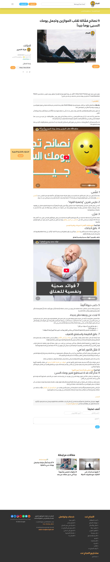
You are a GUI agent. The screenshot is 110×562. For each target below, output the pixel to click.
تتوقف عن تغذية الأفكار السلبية (56, 362)
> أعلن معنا (72, 520)
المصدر (97, 396)
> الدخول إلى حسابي (69, 530)
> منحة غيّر (95, 556)
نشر (97, 427)
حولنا (29, 519)
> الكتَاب (96, 546)
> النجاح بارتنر (71, 523)
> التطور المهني (93, 530)
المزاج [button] (96, 66)
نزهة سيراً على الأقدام (64, 337)
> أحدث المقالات (93, 520)
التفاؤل (78, 231)
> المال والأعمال (93, 525)
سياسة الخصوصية (23, 519)
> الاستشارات (94, 541)
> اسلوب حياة (94, 528)
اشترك (21, 155)
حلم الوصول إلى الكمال (49, 387)
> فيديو (96, 538)
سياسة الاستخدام (14, 519)
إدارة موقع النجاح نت (72, 403)
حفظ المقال (26, 59)
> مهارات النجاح (93, 523)
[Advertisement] (66, 79)
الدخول (33, 4)
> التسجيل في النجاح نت (68, 528)
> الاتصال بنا (72, 535)
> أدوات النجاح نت (93, 548)
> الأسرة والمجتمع (93, 535)
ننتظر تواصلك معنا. (48, 524)
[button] (66, 101)
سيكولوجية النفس (17, 57)
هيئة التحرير (21, 49)
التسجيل (23, 4)
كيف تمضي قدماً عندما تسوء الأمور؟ (82, 370)
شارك (12, 67)
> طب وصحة (94, 533)
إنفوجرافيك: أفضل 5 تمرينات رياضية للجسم (79, 225)
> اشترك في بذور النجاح (68, 525)
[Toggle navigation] (12, 4)
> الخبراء (95, 543)
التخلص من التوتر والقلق (70, 220)
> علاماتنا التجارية (70, 533)
